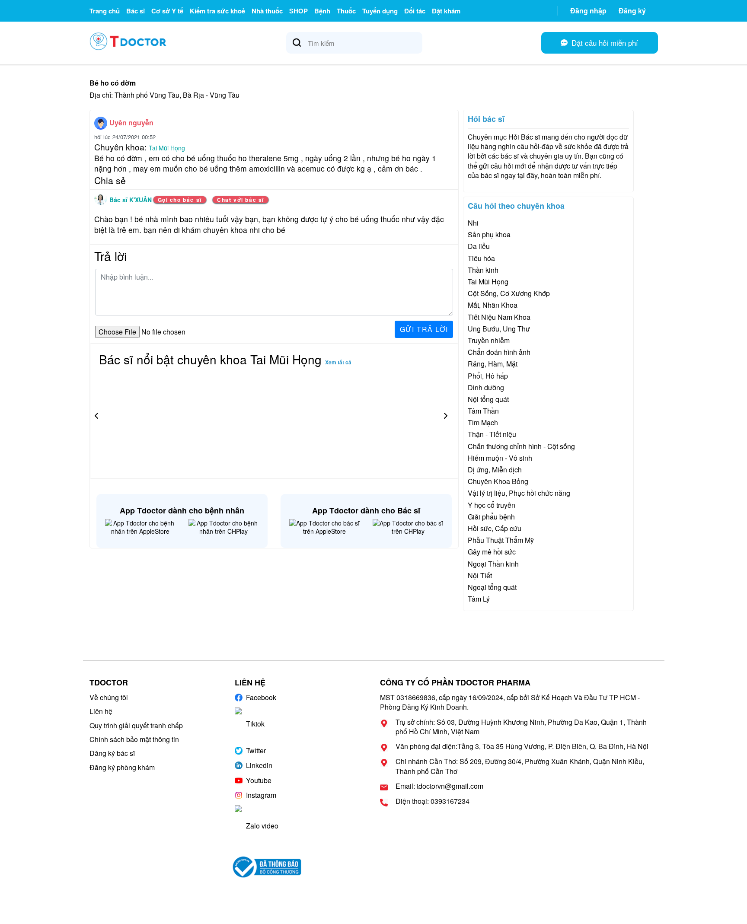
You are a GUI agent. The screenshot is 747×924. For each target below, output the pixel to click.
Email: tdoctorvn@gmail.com (439, 786)
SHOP (298, 11)
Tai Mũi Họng (167, 147)
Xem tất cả (338, 362)
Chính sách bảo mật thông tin (134, 739)
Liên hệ (100, 711)
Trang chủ (104, 11)
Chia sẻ (110, 180)
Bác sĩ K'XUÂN (131, 199)
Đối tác (414, 11)
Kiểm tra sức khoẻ (217, 11)
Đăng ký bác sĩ (112, 753)
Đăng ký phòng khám (122, 767)
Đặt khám (446, 11)
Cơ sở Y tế (167, 11)
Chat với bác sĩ (240, 199)
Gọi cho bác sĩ (180, 199)
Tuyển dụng (380, 11)
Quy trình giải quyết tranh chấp (136, 725)
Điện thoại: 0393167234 (432, 801)
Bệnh (322, 11)
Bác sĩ (135, 11)
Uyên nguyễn (131, 122)
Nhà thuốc (267, 11)
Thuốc (346, 11)
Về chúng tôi (108, 697)
